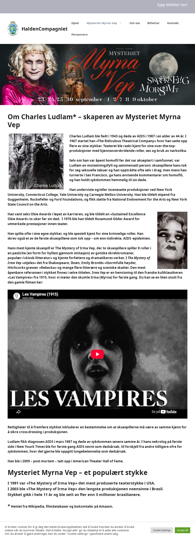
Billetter (153, 23)
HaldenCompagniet (45, 28)
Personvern (79, 34)
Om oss (134, 23)
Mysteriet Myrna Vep (102, 23)
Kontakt (173, 23)
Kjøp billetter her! (172, 4)
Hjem (75, 23)
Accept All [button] (182, 530)
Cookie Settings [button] (162, 530)
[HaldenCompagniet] (13, 28)
